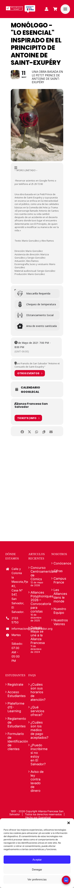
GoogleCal (30, 392)
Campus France (60, 580)
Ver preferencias (37, 879)
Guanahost (44, 817)
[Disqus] (37, 486)
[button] (68, 823)
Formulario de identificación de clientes (14, 741)
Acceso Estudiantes (14, 694)
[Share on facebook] (22, 431)
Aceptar (37, 859)
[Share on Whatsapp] (36, 431)
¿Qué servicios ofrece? (37, 711)
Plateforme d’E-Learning (14, 707)
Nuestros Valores (60, 622)
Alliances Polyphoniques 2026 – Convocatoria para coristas (37, 601)
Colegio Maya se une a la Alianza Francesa (37, 635)
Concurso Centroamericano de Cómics (37, 573)
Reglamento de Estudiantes (14, 722)
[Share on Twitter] (29, 431)
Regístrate (14, 684)
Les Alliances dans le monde (60, 595)
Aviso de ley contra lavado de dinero (37, 781)
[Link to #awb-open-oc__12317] (65, 9)
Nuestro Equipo (60, 611)
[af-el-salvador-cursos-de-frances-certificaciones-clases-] (20, 6)
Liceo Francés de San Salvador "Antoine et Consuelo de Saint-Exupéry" (37, 365)
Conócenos (60, 563)
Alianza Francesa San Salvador (31, 405)
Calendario (30, 387)
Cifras (58, 571)
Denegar (37, 869)
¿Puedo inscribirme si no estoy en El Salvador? (37, 754)
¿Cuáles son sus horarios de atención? (37, 692)
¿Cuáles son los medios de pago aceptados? (37, 729)
